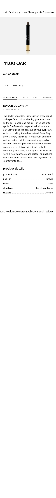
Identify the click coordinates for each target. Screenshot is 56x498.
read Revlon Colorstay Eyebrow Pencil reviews (27, 211)
